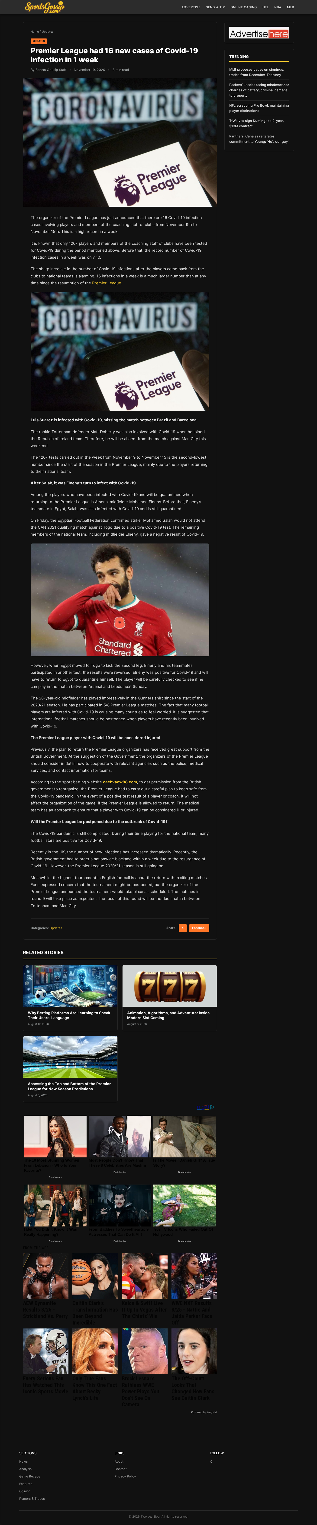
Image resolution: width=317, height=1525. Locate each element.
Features (25, 1484)
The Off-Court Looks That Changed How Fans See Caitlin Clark (192, 1388)
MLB (290, 7)
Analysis (25, 1469)
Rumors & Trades (32, 1498)
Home (35, 31)
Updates (48, 31)
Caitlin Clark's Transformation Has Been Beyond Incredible (95, 1313)
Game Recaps (29, 1476)
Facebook (199, 928)
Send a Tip (215, 7)
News (23, 1461)
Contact (121, 1469)
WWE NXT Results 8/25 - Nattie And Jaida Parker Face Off (191, 1313)
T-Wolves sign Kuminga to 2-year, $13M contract (256, 123)
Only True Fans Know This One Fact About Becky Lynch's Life (94, 1388)
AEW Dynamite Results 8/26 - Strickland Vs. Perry (45, 1309)
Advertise (191, 7)
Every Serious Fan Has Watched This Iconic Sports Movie (45, 1385)
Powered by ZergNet (204, 1412)
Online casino (243, 7)
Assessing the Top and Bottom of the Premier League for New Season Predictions (69, 1086)
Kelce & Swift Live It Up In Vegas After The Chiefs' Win (144, 1309)
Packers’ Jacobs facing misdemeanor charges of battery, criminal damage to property (259, 90)
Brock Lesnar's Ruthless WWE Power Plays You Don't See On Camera (140, 1391)
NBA (277, 7)
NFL (265, 7)
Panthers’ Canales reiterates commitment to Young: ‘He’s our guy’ (258, 138)
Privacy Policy (125, 1476)
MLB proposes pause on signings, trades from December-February (256, 72)
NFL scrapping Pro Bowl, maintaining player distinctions (259, 108)
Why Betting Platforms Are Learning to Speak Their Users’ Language (69, 1015)
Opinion (24, 1491)
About (119, 1461)
